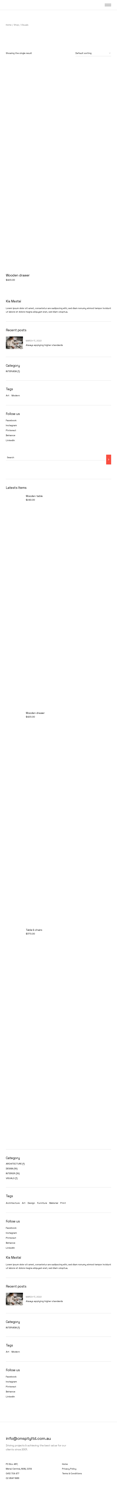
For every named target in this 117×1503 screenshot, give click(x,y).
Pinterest (11, 430)
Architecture (13, 1203)
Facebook (11, 420)
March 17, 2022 (34, 340)
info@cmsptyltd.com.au (28, 1438)
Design (31, 1203)
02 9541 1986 (12, 1478)
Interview (11, 371)
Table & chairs (34, 929)
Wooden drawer (18, 275)
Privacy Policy (69, 1468)
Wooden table (34, 496)
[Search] (108, 459)
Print (63, 1203)
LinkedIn (10, 440)
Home (65, 1464)
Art (7, 395)
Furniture (42, 1203)
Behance (10, 435)
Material (53, 1203)
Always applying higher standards (44, 345)
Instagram (11, 425)
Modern (16, 395)
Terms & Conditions (72, 1473)
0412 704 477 (12, 1473)
